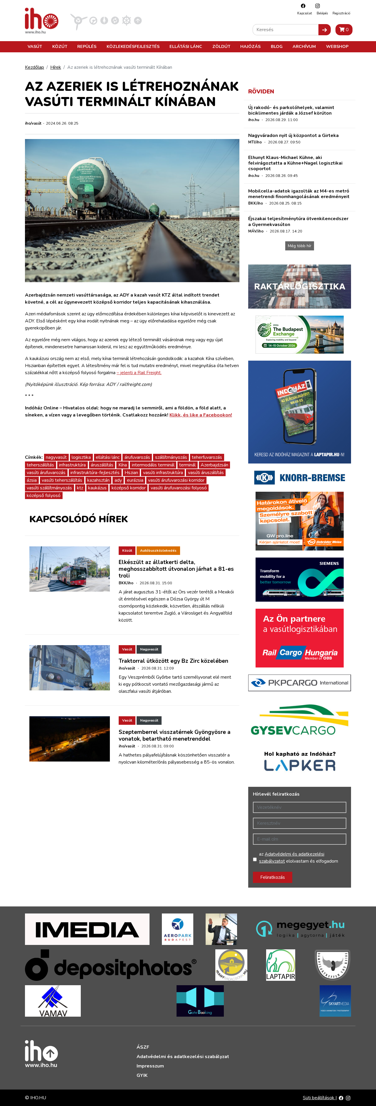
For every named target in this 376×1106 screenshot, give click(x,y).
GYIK (142, 1075)
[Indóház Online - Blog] (104, 20)
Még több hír (299, 246)
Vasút (35, 46)
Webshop (337, 46)
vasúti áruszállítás (206, 472)
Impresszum (150, 1066)
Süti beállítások (319, 1098)
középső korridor (129, 488)
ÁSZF (143, 1047)
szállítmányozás (171, 457)
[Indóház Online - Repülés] (79, 20)
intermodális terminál (153, 465)
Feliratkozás (272, 877)
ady (118, 480)
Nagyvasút (149, 649)
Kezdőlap (34, 67)
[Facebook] (301, 6)
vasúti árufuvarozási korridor (176, 480)
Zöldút (221, 46)
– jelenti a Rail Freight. (139, 372)
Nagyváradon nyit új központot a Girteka (293, 135)
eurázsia (135, 480)
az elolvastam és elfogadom (298, 857)
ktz (80, 488)
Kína (122, 465)
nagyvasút (56, 457)
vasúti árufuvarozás (46, 472)
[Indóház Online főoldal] (138, 20)
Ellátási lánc (185, 46)
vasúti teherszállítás (62, 480)
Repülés (86, 46)
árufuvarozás (137, 457)
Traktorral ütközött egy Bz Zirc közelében (173, 661)
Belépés (322, 13)
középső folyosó (44, 495)
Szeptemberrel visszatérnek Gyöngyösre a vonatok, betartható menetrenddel (175, 735)
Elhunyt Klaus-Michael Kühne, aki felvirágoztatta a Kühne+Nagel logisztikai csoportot (295, 163)
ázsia (32, 480)
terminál (187, 465)
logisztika (81, 457)
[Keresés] (324, 29)
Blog (277, 46)
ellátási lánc (108, 457)
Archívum (304, 46)
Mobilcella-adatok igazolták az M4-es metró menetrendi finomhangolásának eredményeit (299, 194)
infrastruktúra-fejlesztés (95, 472)
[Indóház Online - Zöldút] (115, 20)
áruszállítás (102, 465)
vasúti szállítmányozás (49, 488)
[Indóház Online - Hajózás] (126, 20)
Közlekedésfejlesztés (133, 46)
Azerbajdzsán (214, 465)
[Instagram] (316, 6)
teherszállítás (40, 465)
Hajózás (250, 46)
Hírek (55, 67)
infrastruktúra (72, 465)
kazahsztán (98, 480)
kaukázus (97, 488)
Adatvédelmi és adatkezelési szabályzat (183, 1056)
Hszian (131, 472)
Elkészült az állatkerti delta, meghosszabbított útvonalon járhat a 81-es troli (176, 569)
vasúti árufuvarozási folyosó (179, 488)
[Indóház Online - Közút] (93, 20)
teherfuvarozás (207, 457)
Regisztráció (341, 13)
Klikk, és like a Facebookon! (200, 415)
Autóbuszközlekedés (158, 550)
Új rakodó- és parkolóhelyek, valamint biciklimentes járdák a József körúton (291, 110)
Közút (59, 46)
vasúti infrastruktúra (163, 472)
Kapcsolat (304, 13)
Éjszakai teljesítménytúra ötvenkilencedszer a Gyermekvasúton (298, 221)
